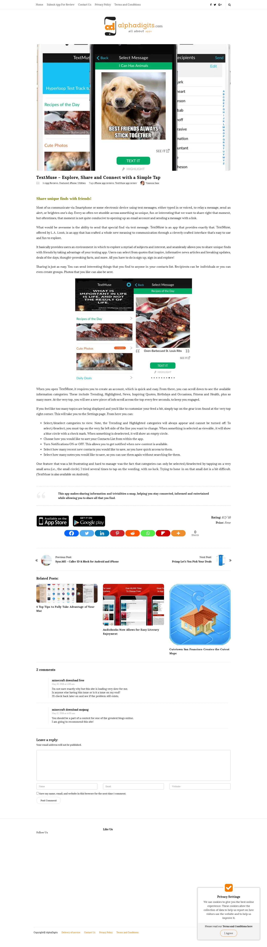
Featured (64, 183)
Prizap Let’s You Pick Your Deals (192, 561)
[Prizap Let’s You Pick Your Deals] (220, 560)
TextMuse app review (126, 183)
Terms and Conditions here (237, 926)
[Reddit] (132, 533)
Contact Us (84, 4)
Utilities (82, 183)
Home (39, 4)
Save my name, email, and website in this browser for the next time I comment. (82, 793)
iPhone (73, 183)
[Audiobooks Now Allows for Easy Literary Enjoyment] (133, 605)
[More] (178, 533)
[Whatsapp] (148, 533)
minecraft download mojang (70, 709)
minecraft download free (68, 680)
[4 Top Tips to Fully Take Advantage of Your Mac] (67, 593)
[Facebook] (211, 4)
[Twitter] (215, 4)
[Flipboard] (163, 533)
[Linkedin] (102, 533)
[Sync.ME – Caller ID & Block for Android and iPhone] (46, 560)
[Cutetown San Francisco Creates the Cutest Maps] (200, 614)
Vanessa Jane (152, 183)
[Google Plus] (220, 4)
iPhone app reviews (104, 183)
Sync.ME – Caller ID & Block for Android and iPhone (87, 561)
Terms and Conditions (127, 4)
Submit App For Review (60, 4)
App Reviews (51, 183)
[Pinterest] (117, 533)
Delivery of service (71, 932)
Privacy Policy (103, 4)
